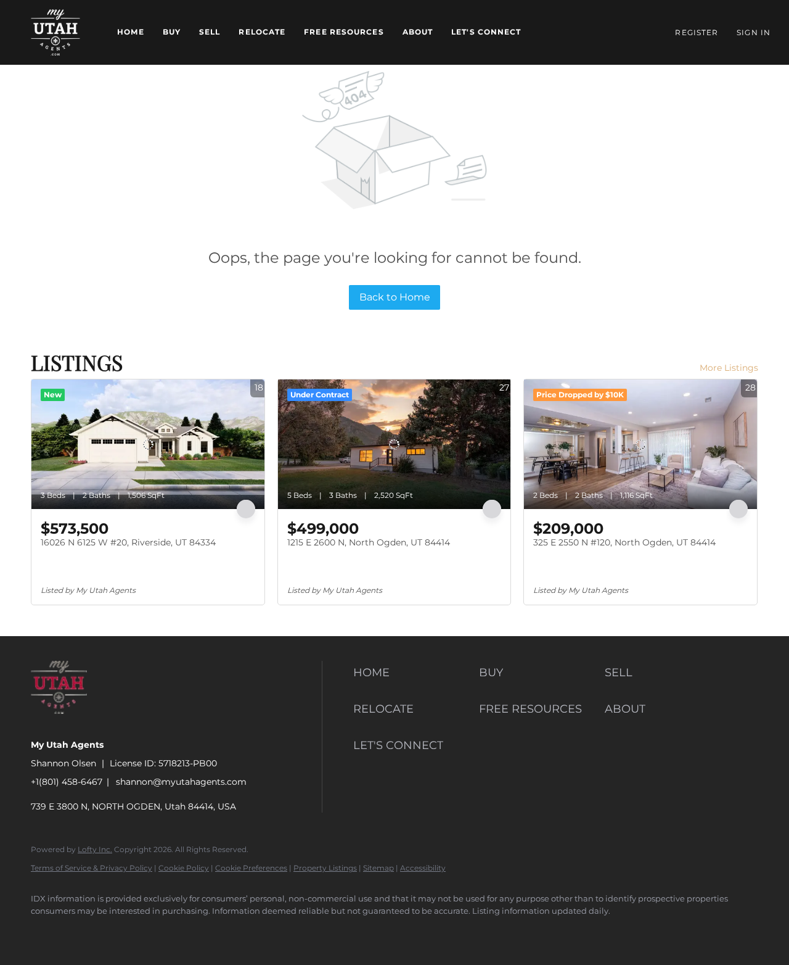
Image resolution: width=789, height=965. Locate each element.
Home (130, 31)
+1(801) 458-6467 (66, 781)
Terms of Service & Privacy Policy (91, 867)
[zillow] (117, 931)
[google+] (224, 931)
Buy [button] (172, 31)
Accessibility (423, 867)
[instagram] (153, 931)
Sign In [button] (754, 32)
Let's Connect (486, 31)
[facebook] (45, 931)
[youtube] (188, 931)
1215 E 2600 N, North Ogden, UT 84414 (368, 542)
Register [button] (696, 32)
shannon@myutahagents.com (181, 781)
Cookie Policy (183, 867)
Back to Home (394, 297)
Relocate (262, 31)
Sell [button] (209, 31)
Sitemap (378, 867)
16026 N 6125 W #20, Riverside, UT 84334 (128, 542)
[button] (55, 32)
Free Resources (343, 31)
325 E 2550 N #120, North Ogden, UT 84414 (624, 542)
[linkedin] (81, 931)
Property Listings (325, 867)
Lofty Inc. (95, 849)
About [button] (418, 31)
